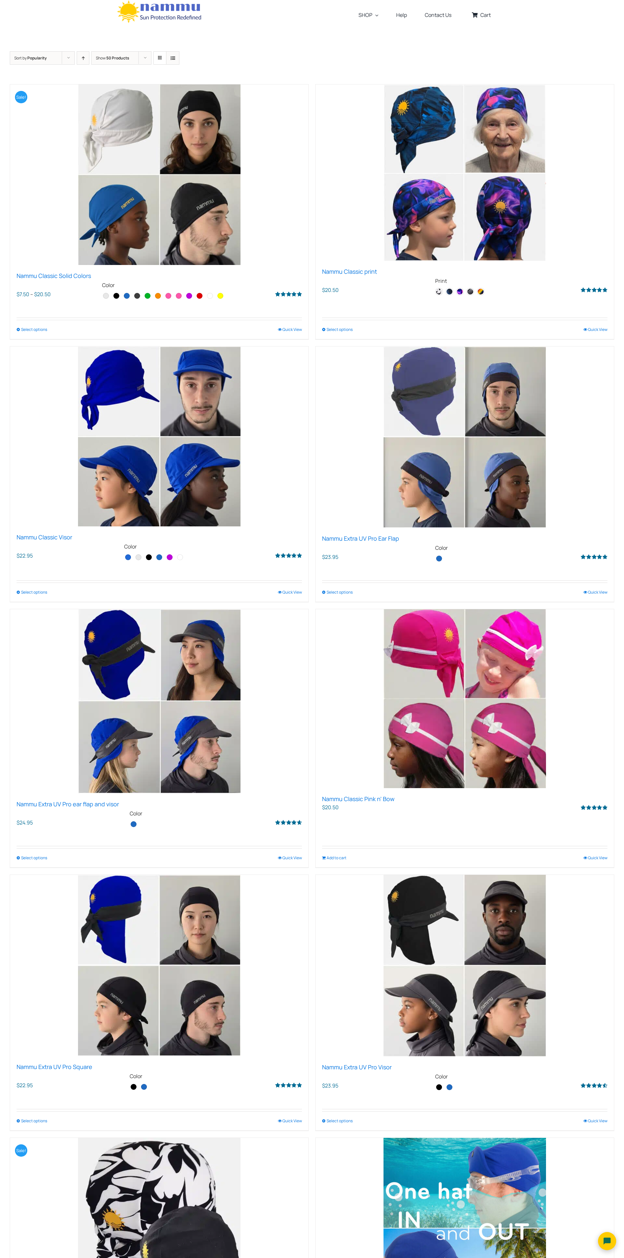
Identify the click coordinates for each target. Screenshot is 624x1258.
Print (441, 280)
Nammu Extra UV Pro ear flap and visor (68, 804)
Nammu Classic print (349, 271)
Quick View (292, 329)
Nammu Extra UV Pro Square (54, 1067)
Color (108, 285)
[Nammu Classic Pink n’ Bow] (465, 698)
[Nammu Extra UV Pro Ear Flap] (465, 437)
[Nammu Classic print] (465, 172)
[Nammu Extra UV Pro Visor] (465, 965)
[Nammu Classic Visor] (159, 436)
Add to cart (336, 858)
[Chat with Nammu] (607, 1241)
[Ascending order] (83, 58)
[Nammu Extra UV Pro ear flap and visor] (159, 701)
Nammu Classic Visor (44, 537)
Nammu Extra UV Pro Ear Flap (360, 538)
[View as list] (172, 58)
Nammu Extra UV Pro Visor (357, 1067)
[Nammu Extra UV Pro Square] (159, 965)
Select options (34, 329)
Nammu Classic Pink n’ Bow (358, 799)
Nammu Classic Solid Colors (54, 276)
